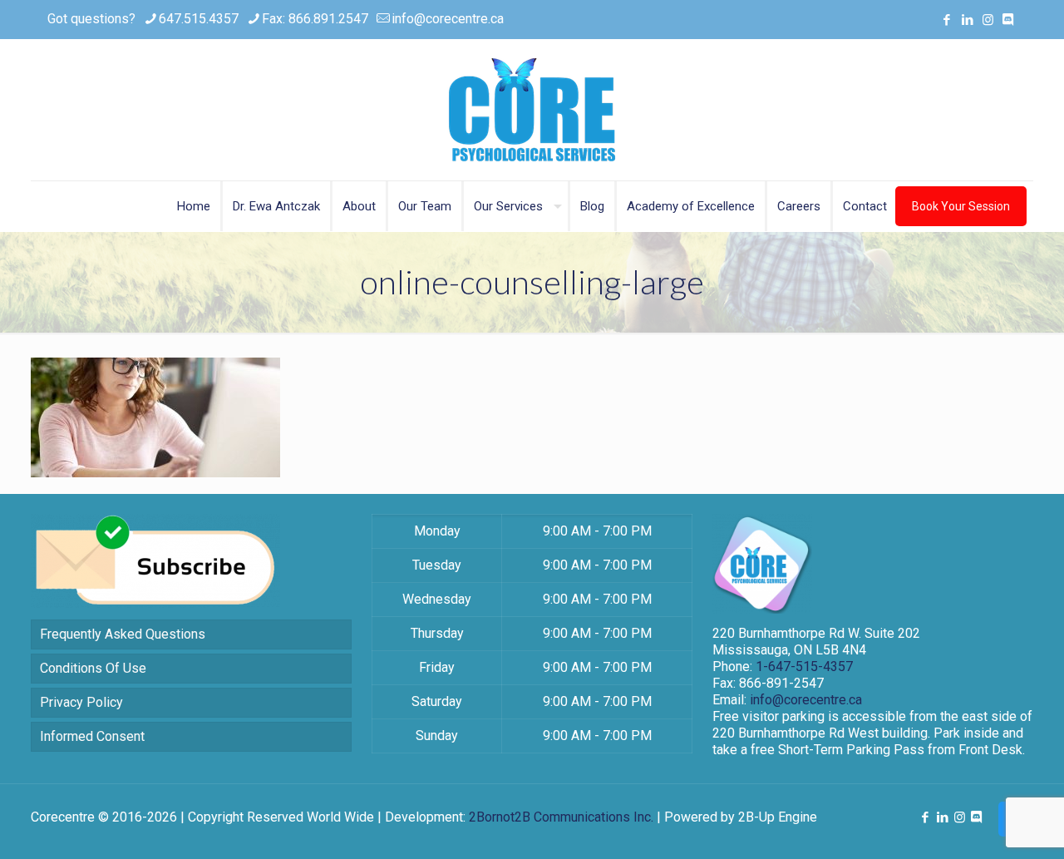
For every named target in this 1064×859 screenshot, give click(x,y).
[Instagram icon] (988, 19)
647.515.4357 (199, 19)
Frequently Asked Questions (122, 634)
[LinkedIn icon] (967, 19)
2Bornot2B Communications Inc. (561, 817)
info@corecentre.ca (448, 19)
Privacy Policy (81, 702)
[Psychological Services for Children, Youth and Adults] (532, 109)
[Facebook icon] (946, 19)
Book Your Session (961, 206)
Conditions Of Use (93, 668)
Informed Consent (92, 736)
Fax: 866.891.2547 (315, 19)
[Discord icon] (1007, 19)
